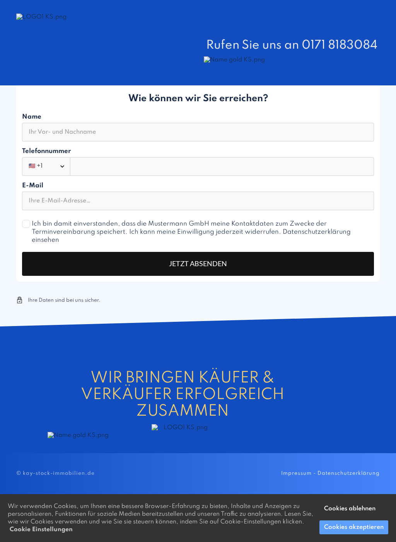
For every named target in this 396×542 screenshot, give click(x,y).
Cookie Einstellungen (41, 530)
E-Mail (32, 185)
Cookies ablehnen (350, 509)
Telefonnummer (46, 151)
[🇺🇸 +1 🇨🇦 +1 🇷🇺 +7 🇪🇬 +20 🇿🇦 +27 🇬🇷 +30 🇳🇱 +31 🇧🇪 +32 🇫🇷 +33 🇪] (198, 166)
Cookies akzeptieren (354, 527)
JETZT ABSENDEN (198, 263)
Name (31, 117)
